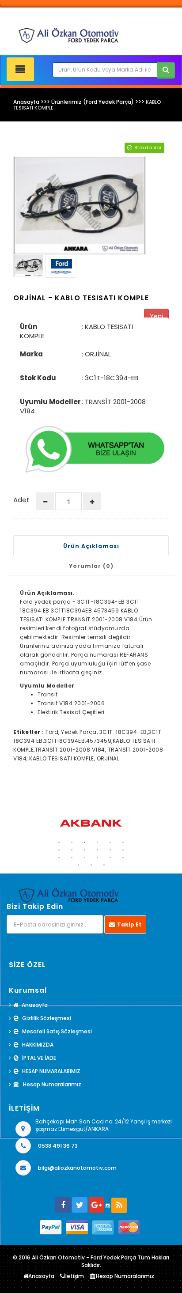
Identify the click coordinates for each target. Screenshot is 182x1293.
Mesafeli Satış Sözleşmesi (57, 1031)
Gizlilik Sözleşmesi (46, 1018)
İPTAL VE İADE (39, 1058)
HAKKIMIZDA (37, 1044)
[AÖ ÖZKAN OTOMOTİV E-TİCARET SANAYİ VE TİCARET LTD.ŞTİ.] (91, 35)
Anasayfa (35, 1005)
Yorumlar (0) (91, 566)
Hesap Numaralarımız (52, 1084)
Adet (21, 499)
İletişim (74, 1276)
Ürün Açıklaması (91, 546)
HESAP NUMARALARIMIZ (51, 1071)
